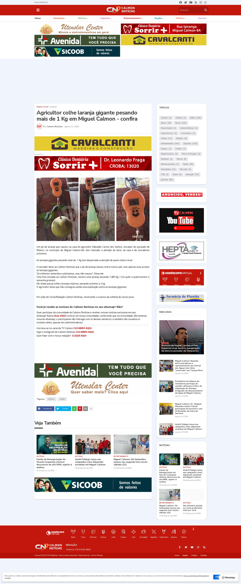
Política (194, 555)
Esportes (190, 143)
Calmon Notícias (188, 128)
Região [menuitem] (158, 18)
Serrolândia (168, 169)
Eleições (181, 138)
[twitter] (185, 2)
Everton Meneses (97, 555)
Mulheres (166, 159)
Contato (204, 555)
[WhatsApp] (74, 408)
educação (192, 174)
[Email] (85, 408)
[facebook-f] (179, 547)
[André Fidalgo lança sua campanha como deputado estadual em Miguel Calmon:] (93, 444)
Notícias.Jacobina (170, 164)
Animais (166, 118)
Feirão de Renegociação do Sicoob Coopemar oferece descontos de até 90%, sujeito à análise (54, 463)
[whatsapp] (205, 2)
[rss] (196, 2)
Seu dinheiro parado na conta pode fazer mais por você (193, 508)
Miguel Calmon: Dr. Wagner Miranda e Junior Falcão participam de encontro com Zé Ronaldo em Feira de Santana (188, 409)
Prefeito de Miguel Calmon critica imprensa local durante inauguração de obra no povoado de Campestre (180, 348)
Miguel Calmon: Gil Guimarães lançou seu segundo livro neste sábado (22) (130, 462)
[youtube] (190, 2)
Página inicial (42, 107)
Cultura (166, 138)
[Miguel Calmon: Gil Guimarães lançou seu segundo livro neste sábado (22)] (132, 444)
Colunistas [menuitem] (58, 18)
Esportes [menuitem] (105, 18)
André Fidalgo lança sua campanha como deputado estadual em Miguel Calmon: (90, 462)
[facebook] (180, 2)
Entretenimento (170, 143)
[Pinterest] (80, 408)
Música (181, 159)
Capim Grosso (169, 133)
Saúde (188, 164)
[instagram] (200, 2)
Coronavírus (188, 133)
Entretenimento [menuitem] (132, 18)
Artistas (181, 118)
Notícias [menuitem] (82, 18)
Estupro (166, 148)
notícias (53, 107)
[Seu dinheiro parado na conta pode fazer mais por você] (193, 495)
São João (185, 169)
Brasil (180, 123)
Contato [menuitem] (202, 18)
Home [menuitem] (38, 18)
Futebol (180, 148)
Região (185, 555)
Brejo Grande (168, 128)
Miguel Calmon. (169, 154)
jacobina (167, 179)
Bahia (195, 118)
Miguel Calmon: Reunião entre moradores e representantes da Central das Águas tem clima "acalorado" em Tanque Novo (189, 366)
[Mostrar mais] (91, 408)
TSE (164, 174)
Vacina (177, 174)
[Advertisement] (120, 80)
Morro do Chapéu (191, 154)
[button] (38, 10)
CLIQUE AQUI (79, 335)
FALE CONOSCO (41, 2)
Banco (166, 123)
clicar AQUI (60, 315)
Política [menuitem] (180, 18)
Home (177, 555)
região (62, 399)
